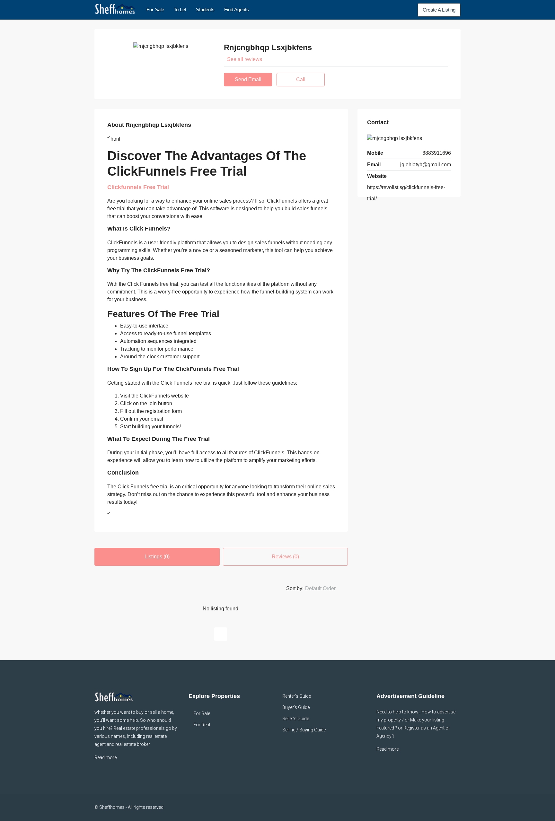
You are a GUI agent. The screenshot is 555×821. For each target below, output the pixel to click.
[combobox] (325, 588)
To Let (180, 9)
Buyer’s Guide (296, 707)
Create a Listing (439, 10)
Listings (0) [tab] (157, 556)
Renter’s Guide (296, 696)
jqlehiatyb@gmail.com (425, 164)
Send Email (248, 79)
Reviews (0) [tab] (285, 556)
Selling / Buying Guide (304, 729)
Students (205, 9)
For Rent (201, 724)
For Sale (155, 9)
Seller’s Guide (295, 718)
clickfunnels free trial (138, 187)
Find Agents (236, 9)
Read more (105, 757)
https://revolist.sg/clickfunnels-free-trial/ (406, 193)
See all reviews (244, 59)
